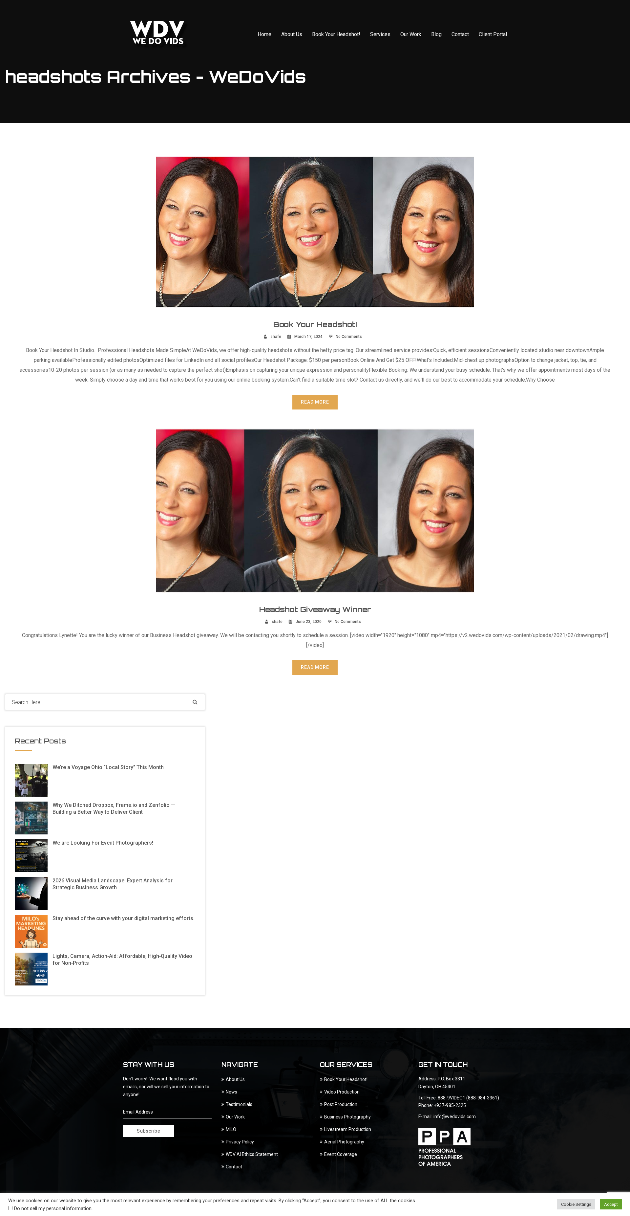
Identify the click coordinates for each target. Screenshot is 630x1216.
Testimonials (239, 1104)
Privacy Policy (240, 1141)
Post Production (340, 1104)
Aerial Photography (344, 1141)
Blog (436, 34)
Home (264, 34)
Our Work (410, 34)
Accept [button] (611, 1204)
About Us (291, 34)
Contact (460, 34)
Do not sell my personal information (53, 1208)
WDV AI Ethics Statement (252, 1154)
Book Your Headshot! (336, 34)
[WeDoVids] (159, 34)
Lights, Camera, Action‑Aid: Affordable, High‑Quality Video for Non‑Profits (122, 959)
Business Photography (347, 1116)
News (231, 1091)
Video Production (342, 1091)
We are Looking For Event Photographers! (102, 843)
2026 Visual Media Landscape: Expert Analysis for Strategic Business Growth (112, 884)
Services (380, 34)
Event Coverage (340, 1154)
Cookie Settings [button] (576, 1204)
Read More (315, 402)
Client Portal (493, 34)
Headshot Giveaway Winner (315, 609)
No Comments (349, 336)
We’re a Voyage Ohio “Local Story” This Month (108, 767)
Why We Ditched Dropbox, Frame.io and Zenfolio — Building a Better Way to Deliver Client (113, 808)
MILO (231, 1129)
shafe (275, 336)
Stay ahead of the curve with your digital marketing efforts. (123, 918)
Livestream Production (347, 1129)
